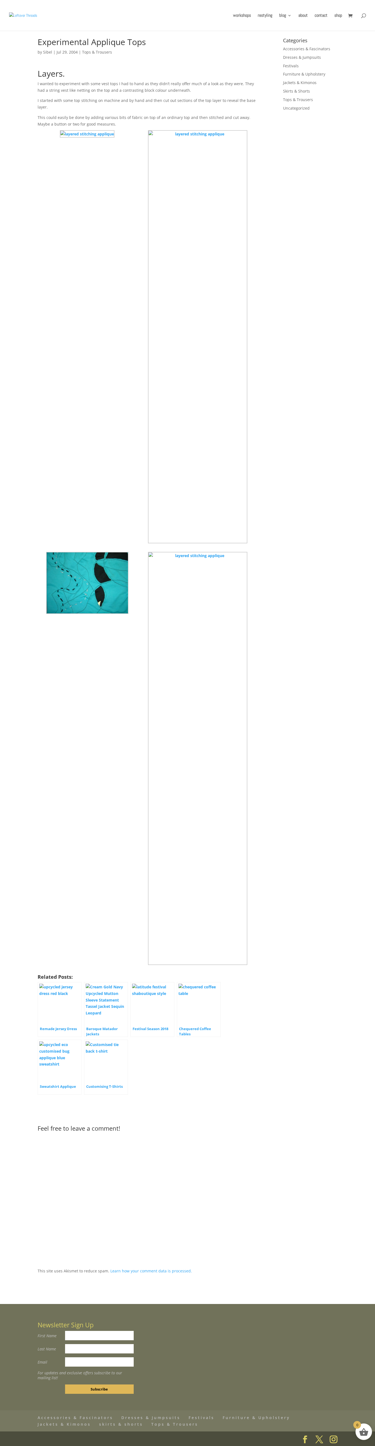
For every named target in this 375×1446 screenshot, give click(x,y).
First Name (47, 1335)
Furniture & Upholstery (304, 74)
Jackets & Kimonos (300, 82)
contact (321, 15)
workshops (242, 15)
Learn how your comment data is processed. (151, 1270)
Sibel (47, 52)
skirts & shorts (121, 1424)
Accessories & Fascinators (306, 48)
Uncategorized (296, 108)
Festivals (291, 65)
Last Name (47, 1349)
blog (282, 15)
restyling (265, 15)
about (303, 15)
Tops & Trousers (97, 52)
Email (42, 1362)
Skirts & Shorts (296, 91)
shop (338, 15)
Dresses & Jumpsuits (302, 57)
